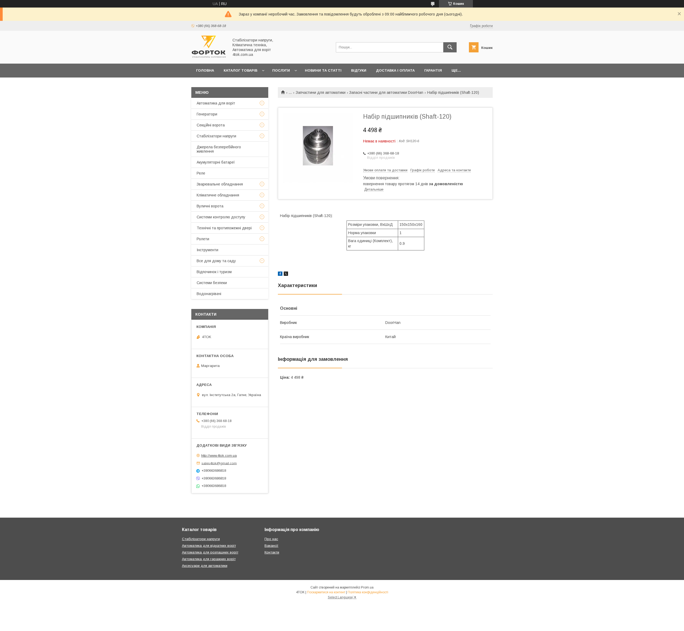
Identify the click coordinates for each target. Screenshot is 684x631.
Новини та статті (323, 70)
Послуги (281, 70)
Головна (205, 70)
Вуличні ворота (210, 206)
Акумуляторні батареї (216, 162)
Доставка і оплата (395, 70)
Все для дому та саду (216, 261)
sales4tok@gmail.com (219, 463)
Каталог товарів (240, 70)
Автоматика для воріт (216, 103)
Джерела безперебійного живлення (219, 149)
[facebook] (280, 274)
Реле (201, 173)
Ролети (203, 239)
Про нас (271, 539)
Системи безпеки (212, 283)
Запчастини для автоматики (320, 92)
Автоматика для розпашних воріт (210, 552)
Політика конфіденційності (368, 592)
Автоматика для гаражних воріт (209, 559)
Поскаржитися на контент (326, 592)
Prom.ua (367, 587)
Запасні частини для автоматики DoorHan (386, 92)
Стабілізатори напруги (216, 136)
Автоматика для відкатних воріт (209, 546)
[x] (286, 274)
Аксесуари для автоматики (204, 566)
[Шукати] (450, 47)
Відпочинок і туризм (214, 272)
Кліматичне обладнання (218, 195)
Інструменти (207, 250)
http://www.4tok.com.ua (219, 456)
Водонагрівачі (209, 294)
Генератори (207, 114)
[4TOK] (208, 57)
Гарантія (433, 70)
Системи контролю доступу (221, 217)
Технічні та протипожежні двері (224, 228)
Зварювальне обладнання (220, 184)
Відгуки (358, 70)
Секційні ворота (211, 125)
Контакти (272, 552)
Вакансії (271, 546)
